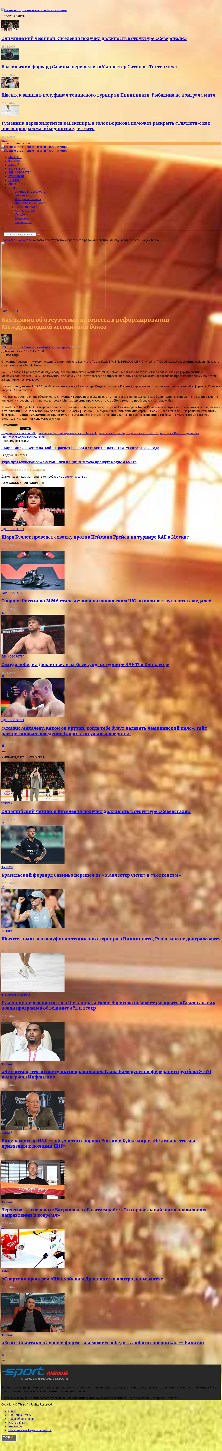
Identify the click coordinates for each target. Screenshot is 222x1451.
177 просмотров (12, 347)
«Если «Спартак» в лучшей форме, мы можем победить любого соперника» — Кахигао (102, 1342)
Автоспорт (16, 184)
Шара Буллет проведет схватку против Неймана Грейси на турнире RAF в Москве (95, 537)
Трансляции (23, 222)
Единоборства (19, 172)
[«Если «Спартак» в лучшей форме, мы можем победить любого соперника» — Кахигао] (33, 1331)
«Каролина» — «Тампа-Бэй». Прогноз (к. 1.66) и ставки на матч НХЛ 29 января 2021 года (80, 448)
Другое (13, 188)
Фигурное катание (28, 199)
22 (3, 1020)
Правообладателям (21, 1419)
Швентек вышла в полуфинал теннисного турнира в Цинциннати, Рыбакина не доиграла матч (108, 95)
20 (3, 1089)
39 (3, 676)
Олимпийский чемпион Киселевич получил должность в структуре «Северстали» (94, 38)
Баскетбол (16, 169)
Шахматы (22, 218)
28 (3, 1158)
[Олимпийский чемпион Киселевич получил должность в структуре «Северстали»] (10, 30)
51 (3, 549)
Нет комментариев (56, 347)
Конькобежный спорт (30, 203)
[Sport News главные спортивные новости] (36, 1380)
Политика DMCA (19, 1415)
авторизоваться (75, 476)
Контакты (15, 1426)
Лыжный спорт (26, 207)
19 (3, 951)
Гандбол (20, 214)
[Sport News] (34, 10)
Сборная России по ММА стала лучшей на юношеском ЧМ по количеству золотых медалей (106, 600)
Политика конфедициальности (30, 1430)
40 (3, 1291)
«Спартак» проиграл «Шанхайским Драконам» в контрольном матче (82, 1279)
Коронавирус (24, 195)
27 (3, 1227)
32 (3, 613)
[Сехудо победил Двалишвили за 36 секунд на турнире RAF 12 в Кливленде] (33, 653)
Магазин (15, 157)
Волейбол (16, 176)
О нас (12, 1411)
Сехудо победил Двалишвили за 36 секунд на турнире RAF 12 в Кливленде (85, 664)
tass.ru (22, 425)
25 (3, 745)
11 (3, 887)
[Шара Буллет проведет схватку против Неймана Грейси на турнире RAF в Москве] (33, 525)
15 (3, 823)
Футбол (14, 161)
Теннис (14, 180)
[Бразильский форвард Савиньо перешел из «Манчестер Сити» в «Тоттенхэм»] (10, 59)
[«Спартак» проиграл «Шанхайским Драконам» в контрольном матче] (33, 1267)
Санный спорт (25, 211)
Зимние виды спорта (30, 191)
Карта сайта (16, 1422)
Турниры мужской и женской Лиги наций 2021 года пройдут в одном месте (68, 462)
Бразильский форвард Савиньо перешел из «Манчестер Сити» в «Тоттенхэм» (89, 66)
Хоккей (14, 165)
